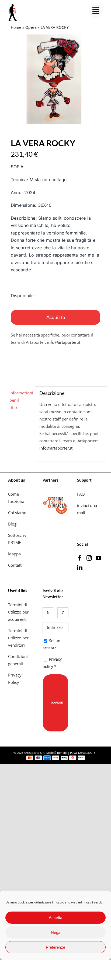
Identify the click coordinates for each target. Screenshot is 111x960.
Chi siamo (17, 512)
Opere (31, 27)
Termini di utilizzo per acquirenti (18, 612)
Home (16, 27)
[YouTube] (98, 558)
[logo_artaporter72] (13, 4)
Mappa (14, 553)
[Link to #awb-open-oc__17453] (96, 10)
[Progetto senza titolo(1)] (55, 79)
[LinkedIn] (79, 567)
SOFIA (17, 166)
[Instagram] (89, 558)
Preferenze (55, 947)
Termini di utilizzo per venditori (18, 638)
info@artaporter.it (63, 342)
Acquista (55, 317)
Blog (12, 524)
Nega (55, 932)
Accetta (55, 917)
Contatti (15, 565)
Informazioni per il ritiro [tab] (20, 400)
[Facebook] (79, 558)
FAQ (81, 494)
